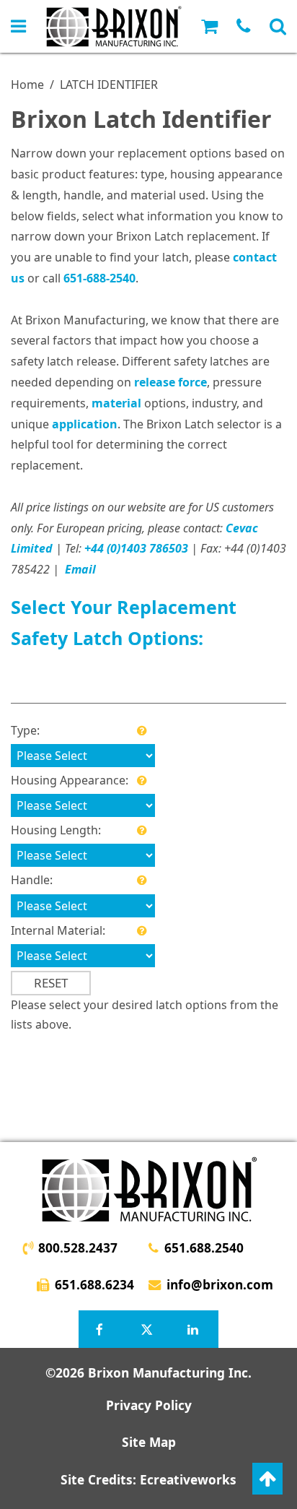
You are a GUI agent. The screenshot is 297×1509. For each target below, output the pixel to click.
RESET (51, 982)
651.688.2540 (204, 1248)
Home (27, 84)
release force (170, 382)
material (116, 403)
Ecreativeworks (188, 1479)
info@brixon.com (220, 1284)
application (85, 424)
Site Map (149, 1442)
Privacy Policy (149, 1405)
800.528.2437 (78, 1248)
